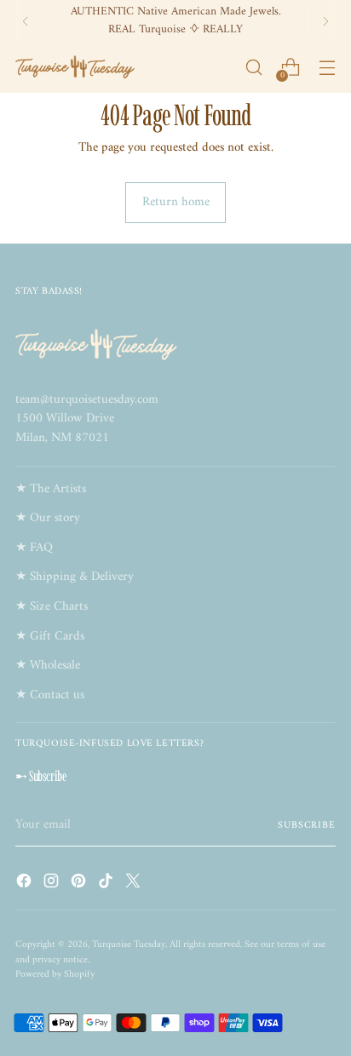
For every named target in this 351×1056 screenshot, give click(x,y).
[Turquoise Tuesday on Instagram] (53, 884)
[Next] (325, 21)
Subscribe (307, 825)
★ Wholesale (47, 665)
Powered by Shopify (55, 974)
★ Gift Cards (49, 636)
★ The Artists (50, 489)
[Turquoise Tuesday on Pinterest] (80, 884)
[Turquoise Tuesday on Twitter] (134, 884)
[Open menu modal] (326, 67)
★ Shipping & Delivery (74, 576)
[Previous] (25, 21)
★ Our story (47, 518)
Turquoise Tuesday (128, 944)
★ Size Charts (51, 606)
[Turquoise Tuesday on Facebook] (25, 884)
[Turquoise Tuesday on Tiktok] (107, 884)
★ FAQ (34, 548)
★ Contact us (49, 695)
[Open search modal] (253, 67)
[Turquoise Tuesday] (75, 67)
